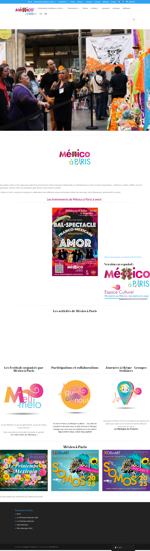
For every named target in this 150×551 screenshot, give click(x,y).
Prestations (62, 2)
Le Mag (79, 2)
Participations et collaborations (75, 367)
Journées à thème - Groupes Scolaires (126, 369)
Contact (113, 2)
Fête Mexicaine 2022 (24, 528)
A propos (97, 2)
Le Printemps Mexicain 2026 (27, 517)
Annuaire (89, 2)
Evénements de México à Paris (44, 2)
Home (30, 2)
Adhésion (106, 2)
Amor (19, 514)
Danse (73, 2)
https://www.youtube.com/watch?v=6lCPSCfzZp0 (122, 257)
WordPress (53, 547)
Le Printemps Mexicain (25, 521)
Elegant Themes (30, 547)
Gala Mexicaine (22, 525)
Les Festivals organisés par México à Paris (23, 369)
